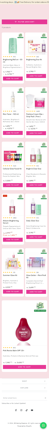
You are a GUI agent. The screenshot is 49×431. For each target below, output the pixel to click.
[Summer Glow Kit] (13, 259)
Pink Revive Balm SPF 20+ (13, 350)
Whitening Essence (20, 423)
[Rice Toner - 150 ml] (13, 98)
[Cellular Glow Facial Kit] (13, 153)
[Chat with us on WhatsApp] (43, 425)
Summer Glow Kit (10, 275)
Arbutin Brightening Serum (11, 222)
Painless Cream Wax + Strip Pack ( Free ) (35, 115)
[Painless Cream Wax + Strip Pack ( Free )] (36, 98)
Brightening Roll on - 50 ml (12, 60)
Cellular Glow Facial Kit (12, 169)
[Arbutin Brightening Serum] (13, 205)
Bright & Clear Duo (33, 169)
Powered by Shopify (24, 426)
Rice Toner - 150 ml (11, 114)
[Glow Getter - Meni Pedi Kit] (36, 259)
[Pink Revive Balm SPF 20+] (24, 322)
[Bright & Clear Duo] (36, 153)
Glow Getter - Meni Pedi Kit (36, 276)
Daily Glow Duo (32, 221)
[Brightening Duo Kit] (36, 43)
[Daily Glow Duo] (36, 205)
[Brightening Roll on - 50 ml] (13, 43)
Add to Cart (12, 78)
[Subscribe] (45, 398)
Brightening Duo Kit (34, 59)
